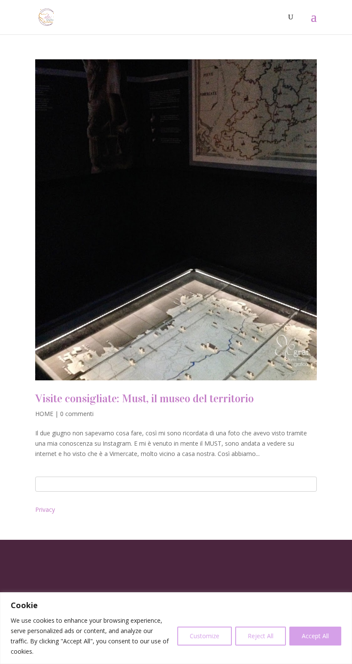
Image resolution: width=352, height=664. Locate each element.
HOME (44, 414)
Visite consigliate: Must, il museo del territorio (144, 398)
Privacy (45, 509)
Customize (204, 636)
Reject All (260, 636)
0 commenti (77, 414)
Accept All (315, 636)
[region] (176, 628)
